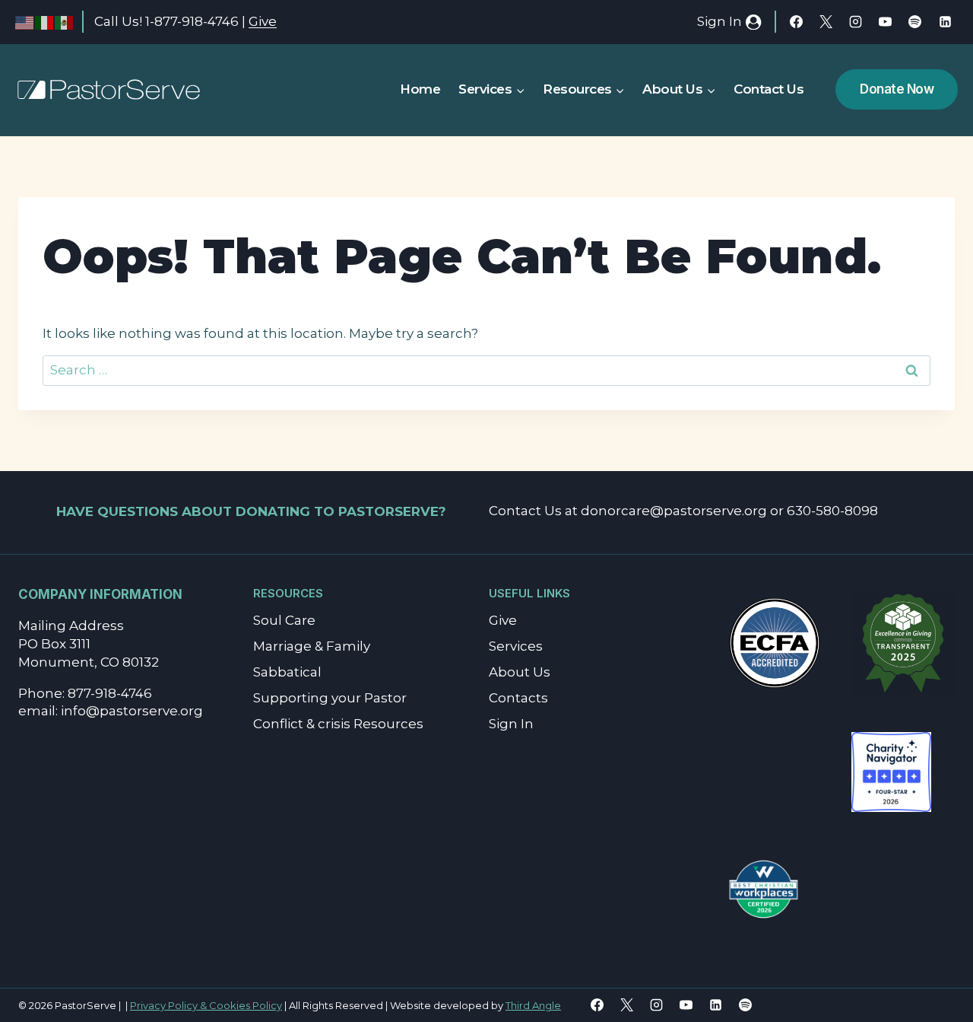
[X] (826, 22)
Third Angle (533, 1005)
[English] (25, 21)
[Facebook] (797, 22)
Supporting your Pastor (330, 697)
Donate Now (896, 89)
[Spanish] (64, 21)
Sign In (511, 723)
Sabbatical (287, 672)
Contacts (518, 697)
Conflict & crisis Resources (338, 723)
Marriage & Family (311, 646)
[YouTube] (886, 22)
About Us (519, 672)
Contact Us (768, 89)
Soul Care (284, 620)
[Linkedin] (945, 22)
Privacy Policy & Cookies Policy (206, 1005)
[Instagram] (856, 22)
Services (516, 646)
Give (263, 21)
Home (420, 89)
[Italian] (45, 21)
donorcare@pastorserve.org (674, 510)
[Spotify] (915, 22)
